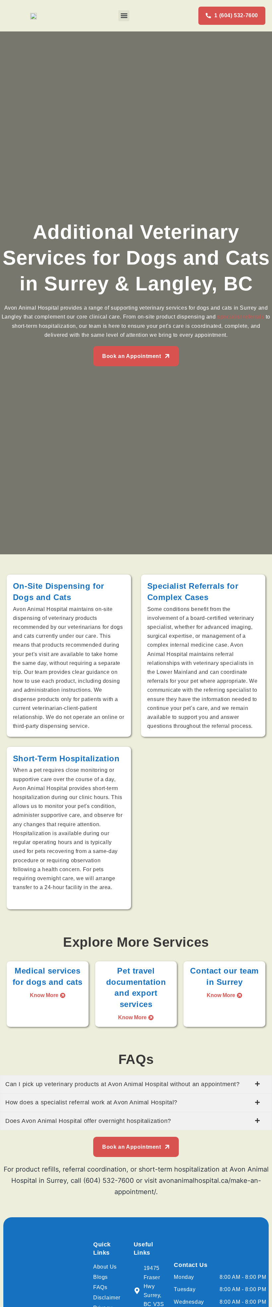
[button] (123, 15)
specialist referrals (240, 317)
